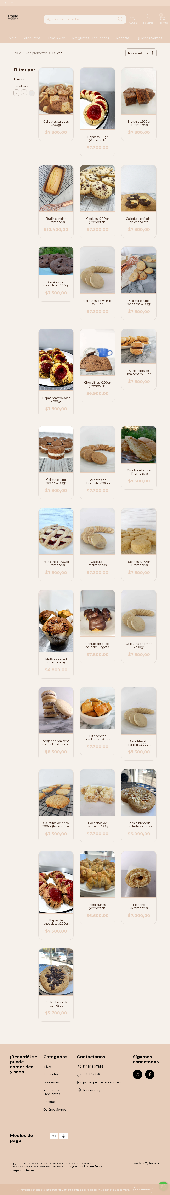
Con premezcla (37, 53)
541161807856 (93, 1066)
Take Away (56, 38)
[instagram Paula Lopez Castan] (6, 3)
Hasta (24, 85)
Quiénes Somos (149, 38)
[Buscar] (121, 19)
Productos (32, 38)
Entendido (143, 1189)
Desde (16, 85)
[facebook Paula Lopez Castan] (12, 3)
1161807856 (91, 1074)
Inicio (12, 38)
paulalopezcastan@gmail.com (105, 1082)
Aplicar (32, 93)
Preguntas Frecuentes (90, 38)
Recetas (123, 38)
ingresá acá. (77, 1166)
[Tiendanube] (147, 1163)
